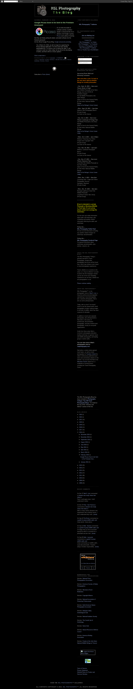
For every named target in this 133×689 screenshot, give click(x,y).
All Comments (84, 62)
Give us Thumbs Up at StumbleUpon (88, 50)
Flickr (47, 59)
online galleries (61, 59)
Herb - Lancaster (88, 537)
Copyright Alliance (88, 595)
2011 (80, 475)
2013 (80, 470)
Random (88, 567)
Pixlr (47, 61)
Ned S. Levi (93, 293)
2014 (80, 468)
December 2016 (85, 434)
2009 (80, 480)
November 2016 (85, 437)
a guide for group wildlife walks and (87, 520)
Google (52, 59)
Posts (81, 59)
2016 (80, 432)
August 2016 (84, 442)
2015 (80, 465)
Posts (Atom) (46, 74)
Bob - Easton (87, 526)
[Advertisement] (87, 382)
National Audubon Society (90, 616)
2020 (80, 422)
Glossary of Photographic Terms (88, 46)
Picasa (59, 36)
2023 (80, 414)
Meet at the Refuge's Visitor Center (87, 105)
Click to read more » (40, 55)
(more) (95, 514)
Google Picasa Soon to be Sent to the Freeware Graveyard (54, 24)
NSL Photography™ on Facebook (87, 44)
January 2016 (85, 462)
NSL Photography (65, 683)
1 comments (59, 57)
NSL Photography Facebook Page (87, 240)
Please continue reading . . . (85, 283)
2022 (80, 417)
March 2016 (84, 452)
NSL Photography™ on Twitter (87, 42)
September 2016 (85, 439)
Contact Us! (88, 40)
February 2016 (85, 455)
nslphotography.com (83, 346)
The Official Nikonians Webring (88, 563)
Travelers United (91, 354)
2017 (80, 429)
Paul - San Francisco (90, 505)
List (93, 567)
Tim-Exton (86, 518)
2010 (80, 478)
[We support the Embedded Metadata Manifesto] (88, 662)
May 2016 (84, 447)
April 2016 (84, 449)
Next (83, 567)
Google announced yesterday (63, 42)
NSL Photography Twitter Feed (86, 229)
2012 (80, 473)
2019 (80, 424)
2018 (80, 427)
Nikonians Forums (82, 361)
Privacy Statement (82, 670)
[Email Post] (65, 57)
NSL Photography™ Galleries (88, 24)
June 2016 (84, 444)
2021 (80, 419)
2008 (80, 483)
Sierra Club (86, 626)
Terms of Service (82, 668)
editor (42, 59)
